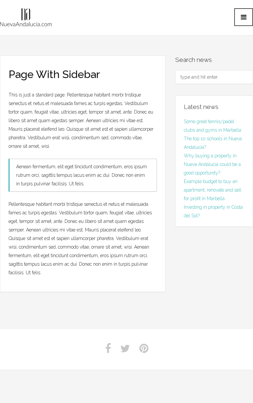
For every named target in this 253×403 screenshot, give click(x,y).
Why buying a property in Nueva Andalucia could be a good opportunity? (212, 164)
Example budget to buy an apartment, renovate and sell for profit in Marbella (212, 190)
